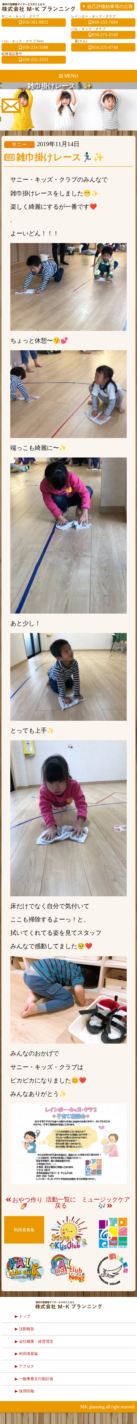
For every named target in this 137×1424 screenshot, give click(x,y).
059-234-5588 (35, 47)
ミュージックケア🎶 (105, 1202)
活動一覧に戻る (61, 1202)
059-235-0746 (105, 47)
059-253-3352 (35, 59)
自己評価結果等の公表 (110, 6)
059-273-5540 (105, 34)
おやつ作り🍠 (27, 1203)
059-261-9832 (35, 22)
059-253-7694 (105, 22)
